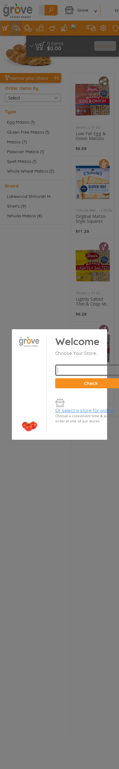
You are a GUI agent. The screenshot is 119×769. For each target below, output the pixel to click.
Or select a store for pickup (84, 410)
